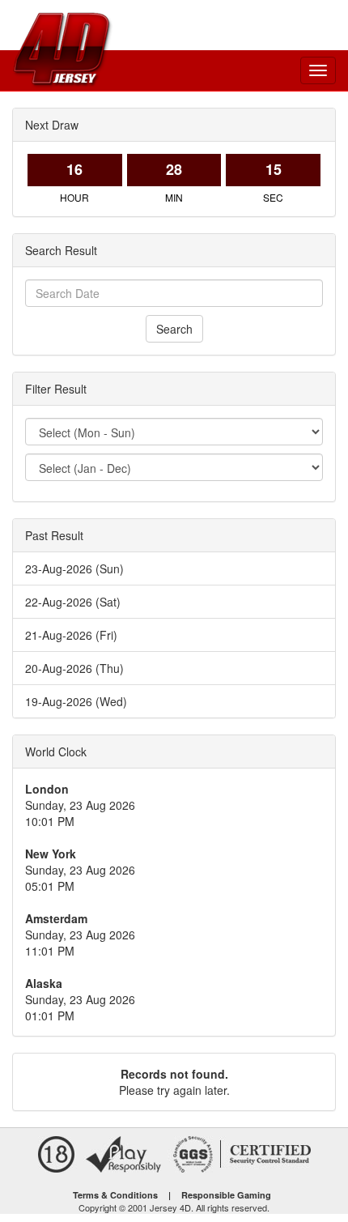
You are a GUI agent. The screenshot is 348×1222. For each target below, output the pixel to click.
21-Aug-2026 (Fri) (71, 635)
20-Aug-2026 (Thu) (74, 668)
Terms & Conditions (115, 1195)
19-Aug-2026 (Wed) (76, 701)
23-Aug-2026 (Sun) (74, 568)
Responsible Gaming (226, 1195)
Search (174, 329)
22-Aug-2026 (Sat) (73, 602)
